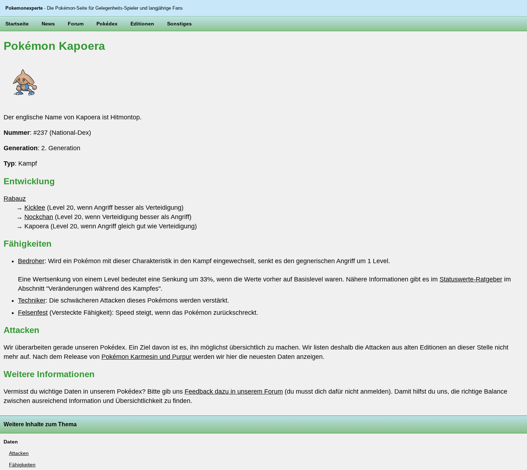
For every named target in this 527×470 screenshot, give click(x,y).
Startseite (17, 24)
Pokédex (107, 24)
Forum (76, 24)
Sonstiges (179, 24)
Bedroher (31, 261)
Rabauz (15, 198)
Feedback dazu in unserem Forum (234, 391)
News (48, 24)
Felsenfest (33, 312)
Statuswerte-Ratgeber (471, 279)
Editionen (142, 24)
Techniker (32, 300)
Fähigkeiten (22, 464)
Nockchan (38, 216)
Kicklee (34, 207)
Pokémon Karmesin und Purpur (146, 356)
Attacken (19, 453)
